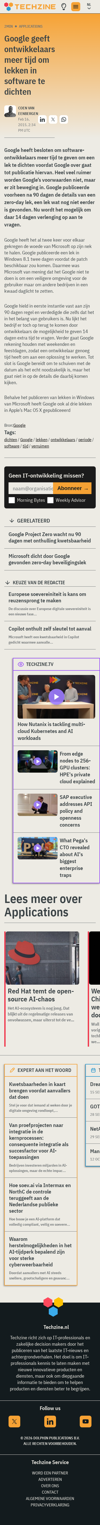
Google (19, 425)
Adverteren (50, 1479)
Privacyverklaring (50, 1504)
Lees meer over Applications (43, 905)
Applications (31, 26)
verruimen (40, 446)
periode (84, 439)
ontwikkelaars (63, 439)
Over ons (50, 1485)
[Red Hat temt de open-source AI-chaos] (42, 958)
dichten (10, 439)
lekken (41, 439)
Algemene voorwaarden (50, 1498)
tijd (25, 446)
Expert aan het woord (44, 1070)
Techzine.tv (40, 664)
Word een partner (50, 1473)
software (11, 446)
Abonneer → (73, 488)
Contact (50, 1492)
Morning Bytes (31, 500)
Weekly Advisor (71, 500)
